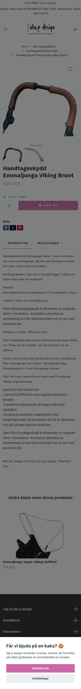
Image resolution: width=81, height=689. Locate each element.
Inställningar (40, 678)
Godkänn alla (40, 668)
